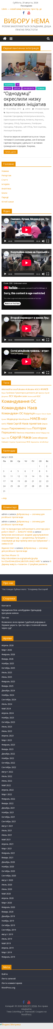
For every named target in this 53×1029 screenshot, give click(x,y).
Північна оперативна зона (28, 432)
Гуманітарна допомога (25, 392)
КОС (38, 396)
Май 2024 (6, 708)
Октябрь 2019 (8, 925)
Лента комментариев (12, 983)
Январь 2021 (7, 857)
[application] (26, 230)
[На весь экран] (47, 241)
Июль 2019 (7, 938)
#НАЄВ (44, 389)
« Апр (4, 498)
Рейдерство (44, 433)
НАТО (4, 424)
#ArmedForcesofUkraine (13, 389)
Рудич (4, 438)
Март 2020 (7, 902)
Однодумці (8, 123)
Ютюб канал (8, 201)
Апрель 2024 (8, 713)
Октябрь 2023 (8, 722)
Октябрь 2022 (8, 762)
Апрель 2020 (8, 898)
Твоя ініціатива (39, 127)
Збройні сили (20, 396)
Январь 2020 (7, 911)
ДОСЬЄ (17, 88)
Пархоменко (25, 123)
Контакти (6, 605)
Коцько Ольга (40, 414)
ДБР (36, 393)
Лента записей (9, 978)
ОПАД (16, 123)
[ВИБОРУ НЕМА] (5, 39)
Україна (12, 442)
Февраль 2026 (8, 654)
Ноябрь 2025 (8, 663)
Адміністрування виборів (14, 120)
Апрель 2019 (8, 947)
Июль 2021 (7, 830)
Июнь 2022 (7, 780)
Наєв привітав (31, 423)
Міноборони (24, 419)
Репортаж (6, 175)
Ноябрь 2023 (8, 717)
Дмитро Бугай (44, 393)
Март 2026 (7, 650)
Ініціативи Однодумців (13, 116)
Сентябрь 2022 (9, 767)
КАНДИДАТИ (29, 88)
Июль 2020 (7, 884)
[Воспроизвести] (5, 241)
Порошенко (9, 432)
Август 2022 (7, 771)
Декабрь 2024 (8, 690)
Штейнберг (44, 442)
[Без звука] (43, 241)
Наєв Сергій (14, 423)
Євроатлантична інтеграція (31, 112)
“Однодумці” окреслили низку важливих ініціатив (25, 98)
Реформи (18, 127)
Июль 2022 (7, 776)
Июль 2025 (7, 672)
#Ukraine (29, 389)
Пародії (5, 197)
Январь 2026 (7, 659)
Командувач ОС (12, 413)
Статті (5, 179)
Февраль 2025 (8, 681)
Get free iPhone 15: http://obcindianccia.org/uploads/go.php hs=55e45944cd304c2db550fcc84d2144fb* (21, 558)
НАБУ (44, 419)
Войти (5, 974)
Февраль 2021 (8, 853)
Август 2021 (7, 826)
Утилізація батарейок (13, 130)
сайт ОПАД (27, 127)
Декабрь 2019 (8, 916)
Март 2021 (7, 848)
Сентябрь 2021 (9, 821)
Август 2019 (7, 934)
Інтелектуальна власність (33, 116)
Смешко (5, 442)
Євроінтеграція (12, 112)
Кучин (4, 419)
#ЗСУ (37, 389)
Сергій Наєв (20, 437)
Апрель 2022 (8, 789)
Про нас (5, 617)
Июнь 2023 (7, 731)
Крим (49, 414)
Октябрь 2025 (8, 668)
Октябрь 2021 (8, 817)
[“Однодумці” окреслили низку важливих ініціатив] (26, 54)
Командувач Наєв (19, 408)
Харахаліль (35, 442)
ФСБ (28, 442)
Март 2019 (7, 952)
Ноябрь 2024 (8, 695)
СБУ (8, 438)
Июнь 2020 (7, 889)
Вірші (4, 393)
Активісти (30, 120)
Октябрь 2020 (8, 871)
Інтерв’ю (6, 184)
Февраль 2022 (8, 798)
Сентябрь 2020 (9, 875)
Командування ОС (19, 401)
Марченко (39, 120)
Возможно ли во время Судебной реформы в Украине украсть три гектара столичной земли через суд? (24, 625)
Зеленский (31, 396)
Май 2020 (6, 893)
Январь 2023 (7, 749)
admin (28, 109)
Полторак (39, 428)
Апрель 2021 (8, 844)
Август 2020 (7, 880)
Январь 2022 (7, 803)
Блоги (4, 193)
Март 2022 (7, 794)
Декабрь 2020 (8, 862)
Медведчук (12, 419)
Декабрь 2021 (8, 808)
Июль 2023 (7, 726)
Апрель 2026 (8, 645)
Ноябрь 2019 (8, 920)
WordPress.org (8, 987)
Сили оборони (39, 437)
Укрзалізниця (21, 442)
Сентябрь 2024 (9, 699)
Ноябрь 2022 (8, 758)
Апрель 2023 (8, 735)
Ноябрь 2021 (8, 812)
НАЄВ (35, 418)
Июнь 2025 (7, 677)
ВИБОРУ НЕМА (26, 20)
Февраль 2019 (8, 957)
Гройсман (10, 392)
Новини (41, 88)
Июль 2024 (7, 704)
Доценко (5, 396)
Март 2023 (7, 740)
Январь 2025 (7, 686)
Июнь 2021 (7, 835)
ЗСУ (11, 396)
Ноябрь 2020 (8, 866)
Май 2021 (6, 839)
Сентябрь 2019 (9, 929)
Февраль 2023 (8, 744)
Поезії (29, 428)
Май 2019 (6, 943)
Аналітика (9, 85)
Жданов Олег (8, 548)
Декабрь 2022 (8, 753)
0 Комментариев (41, 109)
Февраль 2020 (8, 907)
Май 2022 (6, 785)
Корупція (29, 413)
